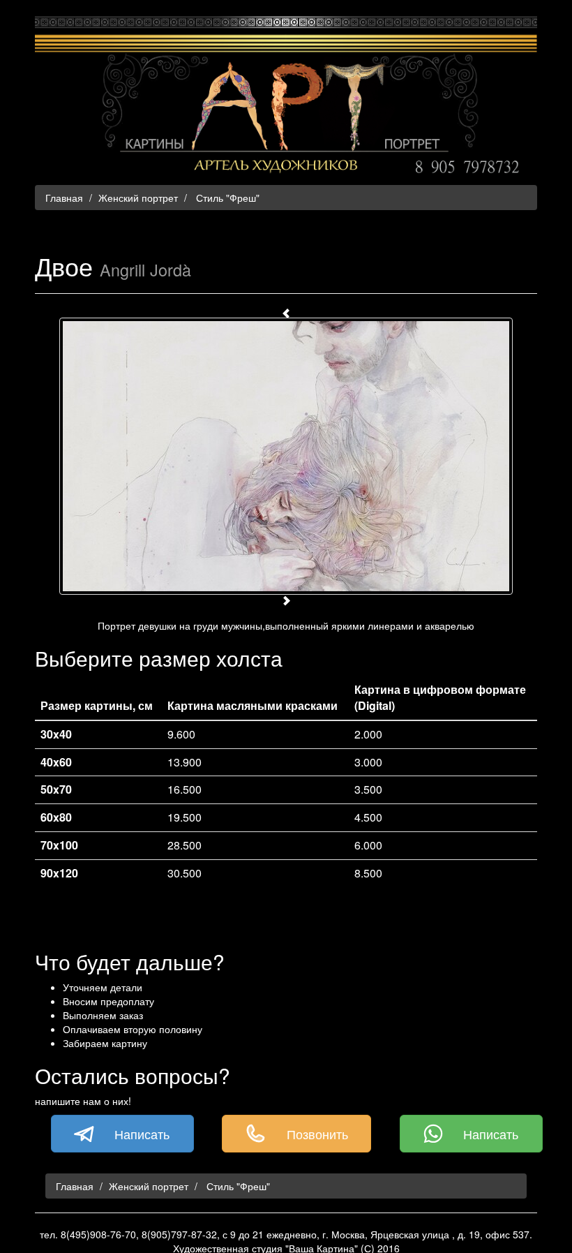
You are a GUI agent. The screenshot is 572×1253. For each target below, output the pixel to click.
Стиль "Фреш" (226, 198)
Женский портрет (138, 198)
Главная (64, 198)
